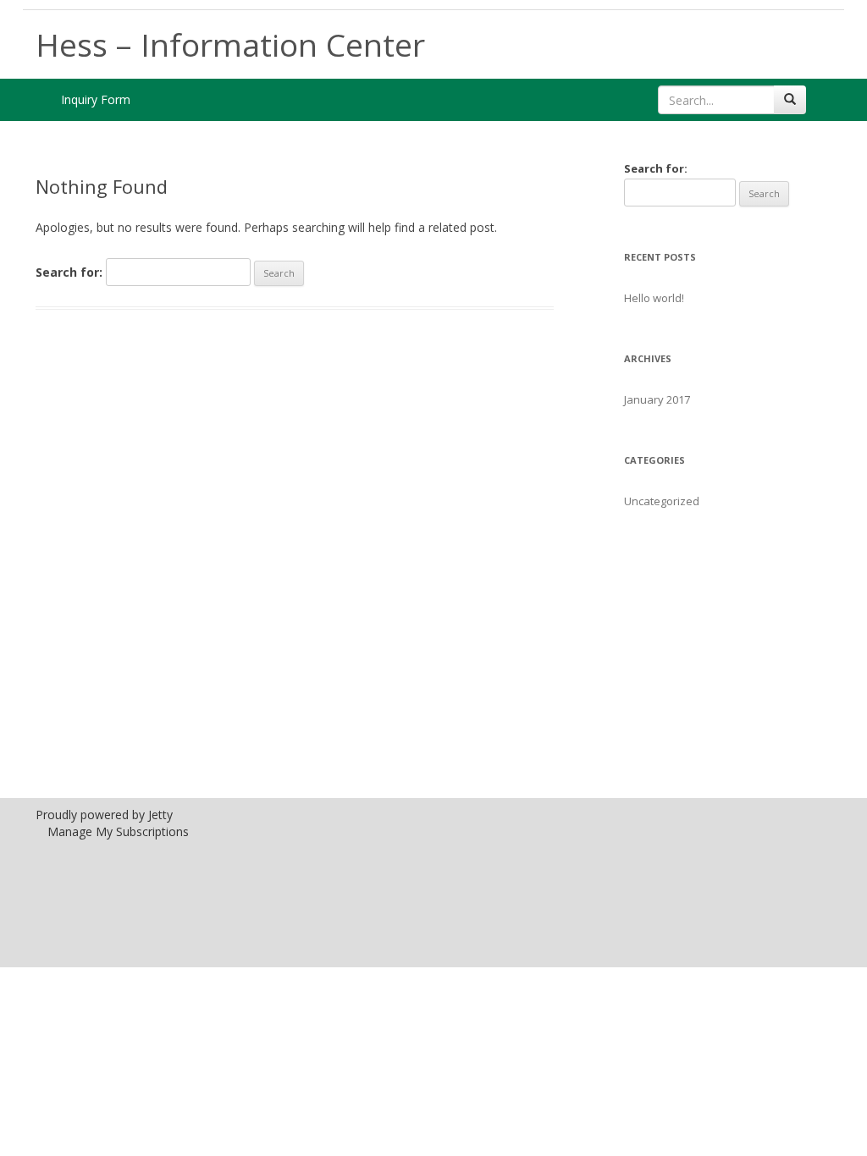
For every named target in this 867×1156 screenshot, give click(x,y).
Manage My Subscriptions (118, 831)
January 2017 (657, 399)
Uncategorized (661, 501)
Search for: (69, 272)
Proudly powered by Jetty (104, 814)
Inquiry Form (95, 99)
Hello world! (654, 298)
